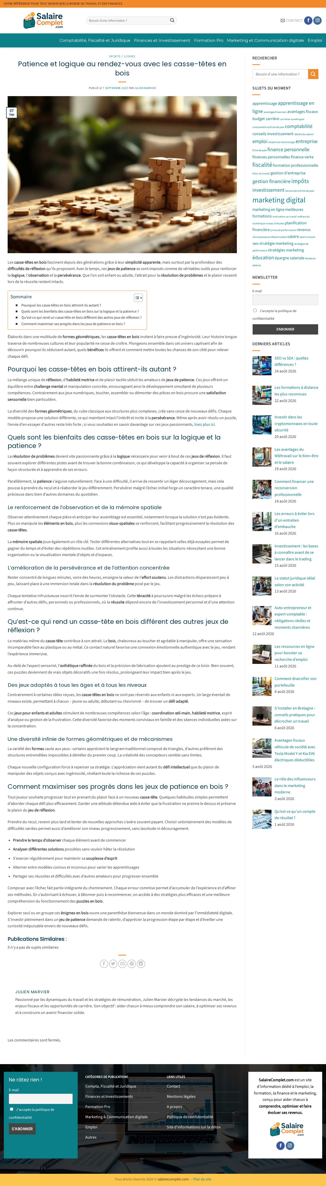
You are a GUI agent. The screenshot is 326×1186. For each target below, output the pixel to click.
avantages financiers (275, 112)
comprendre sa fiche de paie (268, 127)
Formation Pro (208, 40)
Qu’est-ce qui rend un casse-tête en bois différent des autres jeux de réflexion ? (81, 317)
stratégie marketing (276, 243)
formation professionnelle (295, 165)
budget (258, 119)
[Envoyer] (172, 20)
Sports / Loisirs (122, 56)
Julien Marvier (145, 88)
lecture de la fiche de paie (299, 191)
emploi (259, 141)
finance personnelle (288, 149)
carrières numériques (292, 119)
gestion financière (271, 181)
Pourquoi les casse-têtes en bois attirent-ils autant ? (61, 305)
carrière (272, 119)
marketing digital (278, 200)
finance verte (302, 157)
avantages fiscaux (302, 112)
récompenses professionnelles (269, 237)
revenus (304, 230)
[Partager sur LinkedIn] (141, 964)
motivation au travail (285, 216)
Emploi (315, 40)
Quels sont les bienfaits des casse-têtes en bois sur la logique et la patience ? (80, 311)
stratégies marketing (286, 250)
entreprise (307, 141)
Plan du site (202, 1179)
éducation (263, 257)
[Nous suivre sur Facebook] (308, 20)
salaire (293, 237)
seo (255, 243)
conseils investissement (273, 134)
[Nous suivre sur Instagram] (317, 20)
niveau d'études (275, 223)
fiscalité (262, 165)
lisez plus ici (204, 424)
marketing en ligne (268, 210)
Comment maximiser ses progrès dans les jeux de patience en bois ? (73, 324)
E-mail (257, 291)
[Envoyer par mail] (122, 964)
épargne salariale (289, 258)
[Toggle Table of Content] (136, 297)
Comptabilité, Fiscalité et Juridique (95, 40)
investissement (268, 190)
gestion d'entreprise (288, 173)
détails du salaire (304, 134)
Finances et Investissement (162, 40)
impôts (300, 181)
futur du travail (261, 173)
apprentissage (264, 104)
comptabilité (299, 126)
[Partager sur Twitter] (113, 964)
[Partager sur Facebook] (104, 964)
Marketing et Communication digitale (265, 40)
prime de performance (283, 230)
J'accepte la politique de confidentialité (274, 314)
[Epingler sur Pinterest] (131, 964)
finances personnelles (271, 157)
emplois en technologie (281, 142)
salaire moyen (307, 237)
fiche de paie (259, 150)
